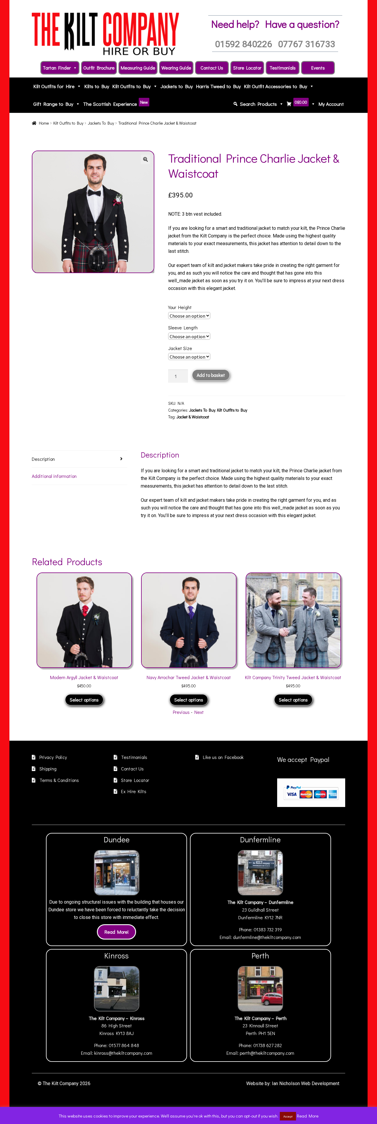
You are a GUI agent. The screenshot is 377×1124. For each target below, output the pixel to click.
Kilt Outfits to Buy (131, 86)
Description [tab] (43, 459)
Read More (307, 1116)
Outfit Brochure (99, 68)
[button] (145, 159)
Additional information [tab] (54, 476)
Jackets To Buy (101, 123)
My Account (331, 103)
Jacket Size (180, 348)
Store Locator (247, 68)
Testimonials (282, 68)
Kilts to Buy (96, 86)
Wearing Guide (176, 68)
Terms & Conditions (59, 780)
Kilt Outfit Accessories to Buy (275, 86)
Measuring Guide (138, 68)
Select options (89, 699)
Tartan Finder (57, 68)
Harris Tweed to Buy (218, 86)
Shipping (48, 768)
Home (44, 123)
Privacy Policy (53, 757)
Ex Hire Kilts (133, 791)
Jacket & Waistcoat (192, 417)
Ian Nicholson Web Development (305, 1083)
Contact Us (212, 68)
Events (318, 68)
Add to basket (211, 375)
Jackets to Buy (177, 86)
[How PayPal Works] (311, 792)
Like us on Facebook (223, 757)
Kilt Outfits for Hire (54, 86)
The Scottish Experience (115, 103)
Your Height (180, 307)
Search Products (258, 103)
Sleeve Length (183, 327)
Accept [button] (287, 1116)
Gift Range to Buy (53, 103)
